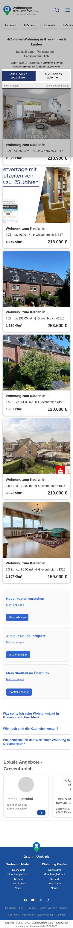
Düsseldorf (18, 870)
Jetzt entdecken (18, 654)
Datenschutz (45, 914)
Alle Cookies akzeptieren (18, 76)
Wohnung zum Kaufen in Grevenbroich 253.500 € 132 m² (30, 312)
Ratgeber (10, 908)
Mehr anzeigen (15, 605)
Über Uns (13, 914)
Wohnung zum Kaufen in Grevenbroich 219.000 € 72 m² (29, 480)
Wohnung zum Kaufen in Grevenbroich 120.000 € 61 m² (29, 396)
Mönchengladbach (18, 874)
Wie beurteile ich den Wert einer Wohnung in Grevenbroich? (36, 742)
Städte (64, 908)
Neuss (18, 888)
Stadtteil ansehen (19, 691)
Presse (32, 908)
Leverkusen (18, 883)
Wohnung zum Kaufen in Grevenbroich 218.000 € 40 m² (29, 229)
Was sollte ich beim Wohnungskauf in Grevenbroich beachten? (31, 715)
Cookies (61, 914)
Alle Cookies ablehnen (53, 76)
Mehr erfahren (17, 617)
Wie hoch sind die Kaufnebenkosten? (30, 728)
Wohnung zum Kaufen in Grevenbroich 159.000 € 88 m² (29, 563)
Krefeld (18, 879)
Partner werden (48, 908)
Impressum (28, 914)
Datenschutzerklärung (57, 85)
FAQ (22, 908)
